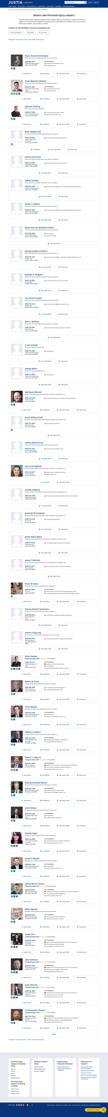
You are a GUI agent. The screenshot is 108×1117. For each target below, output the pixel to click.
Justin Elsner (31, 808)
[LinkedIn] (17, 1105)
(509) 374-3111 (30, 662)
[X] (30, 1105)
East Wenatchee (15, 1078)
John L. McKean (32, 321)
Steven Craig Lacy (33, 632)
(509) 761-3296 (30, 112)
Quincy (13, 1073)
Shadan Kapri (31, 833)
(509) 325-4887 (30, 991)
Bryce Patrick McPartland (36, 56)
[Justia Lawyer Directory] (15, 2)
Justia (9, 9)
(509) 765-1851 (30, 257)
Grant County (15, 1089)
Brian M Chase (31, 583)
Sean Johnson (31, 985)
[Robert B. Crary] (17, 686)
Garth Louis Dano (33, 157)
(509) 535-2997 (30, 966)
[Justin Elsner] (17, 812)
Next (54, 1034)
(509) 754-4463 (30, 423)
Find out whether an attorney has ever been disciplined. (64, 1068)
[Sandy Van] (17, 939)
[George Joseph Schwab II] (17, 256)
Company (65, 1105)
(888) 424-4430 (30, 398)
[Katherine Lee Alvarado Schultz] (17, 232)
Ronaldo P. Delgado (34, 274)
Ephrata (13, 1069)
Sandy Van (30, 934)
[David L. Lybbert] (17, 208)
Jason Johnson (31, 959)
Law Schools (41, 6)
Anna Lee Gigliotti (33, 466)
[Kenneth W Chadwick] (17, 518)
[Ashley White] (17, 373)
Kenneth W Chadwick (35, 513)
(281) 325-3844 (30, 233)
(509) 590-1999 (30, 814)
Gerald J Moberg (32, 489)
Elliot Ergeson (31, 909)
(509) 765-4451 (30, 327)
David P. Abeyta (32, 858)
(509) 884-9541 (30, 638)
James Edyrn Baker (33, 536)
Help (70, 1105)
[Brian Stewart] (17, 661)
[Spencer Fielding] (17, 111)
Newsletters (58, 6)
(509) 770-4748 (30, 163)
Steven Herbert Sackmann (37, 609)
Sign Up (96, 2)
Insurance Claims (39, 1067)
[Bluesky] (27, 1105)
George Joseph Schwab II (36, 251)
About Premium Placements (89, 1075)
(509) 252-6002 (30, 839)
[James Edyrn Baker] (17, 541)
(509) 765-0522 (30, 138)
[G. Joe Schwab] (17, 350)
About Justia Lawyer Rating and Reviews (88, 1078)
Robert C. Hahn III (33, 757)
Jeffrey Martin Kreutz (34, 884)
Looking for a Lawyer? (93, 1110)
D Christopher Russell (35, 1010)
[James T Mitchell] (17, 565)
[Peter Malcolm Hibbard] (17, 86)
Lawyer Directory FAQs (87, 1070)
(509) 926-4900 (30, 687)
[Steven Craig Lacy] (17, 637)
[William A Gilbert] (17, 737)
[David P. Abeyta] (17, 863)
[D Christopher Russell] (17, 1015)
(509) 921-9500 (30, 763)
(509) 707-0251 (30, 87)
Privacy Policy (85, 1105)
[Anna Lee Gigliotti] (17, 471)
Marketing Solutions (68, 6)
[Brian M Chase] (17, 588)
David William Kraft (34, 417)
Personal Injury (25, 9)
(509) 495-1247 (30, 62)
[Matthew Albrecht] (17, 397)
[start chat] (103, 1110)
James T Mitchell (32, 560)
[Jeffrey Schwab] (17, 185)
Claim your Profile (86, 1073)
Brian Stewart (31, 656)
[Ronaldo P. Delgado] (17, 279)
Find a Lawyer (12, 6)
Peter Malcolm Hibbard (35, 81)
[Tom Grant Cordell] (17, 303)
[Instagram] (23, 1105)
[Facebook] (21, 1105)
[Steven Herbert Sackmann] (17, 614)
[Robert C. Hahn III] (17, 762)
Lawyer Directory (16, 9)
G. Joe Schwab (31, 345)
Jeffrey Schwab (32, 180)
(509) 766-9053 (30, 280)
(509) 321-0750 (30, 738)
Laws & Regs (50, 6)
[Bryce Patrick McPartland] (17, 60)
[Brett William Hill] (17, 136)
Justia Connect (51, 1105)
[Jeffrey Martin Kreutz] (17, 888)
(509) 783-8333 (30, 890)
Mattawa (13, 1075)
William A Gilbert (33, 732)
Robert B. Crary (32, 681)
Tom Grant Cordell (33, 298)
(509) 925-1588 (30, 713)
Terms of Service (76, 1105)
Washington (33, 9)
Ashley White (31, 368)
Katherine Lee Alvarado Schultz (39, 227)
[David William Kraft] (17, 422)
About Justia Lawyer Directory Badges (86, 1067)
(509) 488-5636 (30, 615)
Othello (13, 1071)
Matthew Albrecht (33, 392)
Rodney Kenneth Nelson (36, 782)
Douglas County (15, 1093)
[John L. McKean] (17, 326)
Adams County (15, 1091)
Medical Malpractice (40, 1069)
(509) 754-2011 (30, 472)
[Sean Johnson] (17, 989)
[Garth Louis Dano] (17, 161)
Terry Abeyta (31, 707)
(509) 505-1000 (30, 940)
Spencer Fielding (32, 106)
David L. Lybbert (32, 204)
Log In (90, 2)
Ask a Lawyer (21, 6)
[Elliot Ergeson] (17, 914)
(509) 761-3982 (30, 186)
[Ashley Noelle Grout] (17, 447)
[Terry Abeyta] (17, 711)
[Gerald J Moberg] (17, 494)
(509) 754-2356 (30, 496)
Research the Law (32, 6)
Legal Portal (59, 1105)
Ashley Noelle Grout (34, 442)
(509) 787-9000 (30, 590)
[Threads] (25, 1105)
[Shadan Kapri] (17, 838)
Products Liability (39, 1071)
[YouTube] (19, 1105)
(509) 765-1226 (30, 304)
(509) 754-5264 (30, 519)
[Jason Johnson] (17, 964)
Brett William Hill (33, 131)
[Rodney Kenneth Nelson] (17, 787)
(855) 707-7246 (30, 1016)
